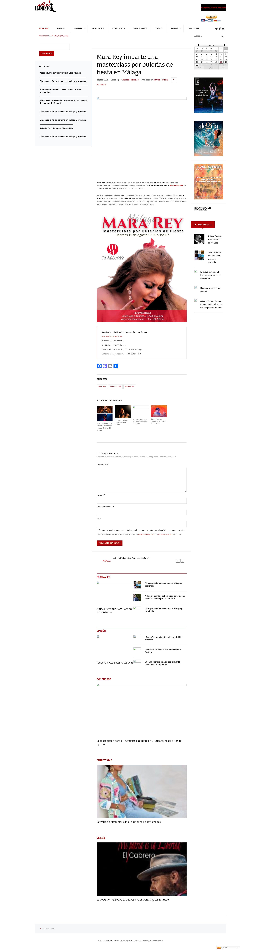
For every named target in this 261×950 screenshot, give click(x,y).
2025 (199, 68)
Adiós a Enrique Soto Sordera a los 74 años (132, 558)
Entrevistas (140, 28)
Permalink (101, 84)
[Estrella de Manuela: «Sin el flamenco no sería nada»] (142, 791)
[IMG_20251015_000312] (208, 112)
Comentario (102, 465)
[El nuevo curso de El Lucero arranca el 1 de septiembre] (195, 271)
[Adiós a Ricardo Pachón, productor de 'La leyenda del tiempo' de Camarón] (137, 598)
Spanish (225, 947)
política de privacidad (146, 534)
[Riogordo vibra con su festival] (115, 646)
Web (99, 518)
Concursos (118, 28)
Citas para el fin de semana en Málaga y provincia (63, 81)
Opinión (78, 28)
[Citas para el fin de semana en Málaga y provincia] (137, 585)
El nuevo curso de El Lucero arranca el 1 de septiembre (210, 275)
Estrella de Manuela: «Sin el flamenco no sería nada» (129, 821)
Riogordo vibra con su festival (115, 662)
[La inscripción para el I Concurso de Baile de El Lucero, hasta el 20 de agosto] (142, 710)
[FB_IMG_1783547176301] (208, 199)
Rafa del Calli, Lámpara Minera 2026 (56, 128)
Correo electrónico (105, 507)
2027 (223, 68)
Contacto (193, 28)
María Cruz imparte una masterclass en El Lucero (140, 422)
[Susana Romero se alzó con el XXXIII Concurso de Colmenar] (137, 663)
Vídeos (158, 28)
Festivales (98, 28)
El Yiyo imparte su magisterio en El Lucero (121, 422)
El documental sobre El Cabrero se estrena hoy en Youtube (133, 899)
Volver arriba (49, 929)
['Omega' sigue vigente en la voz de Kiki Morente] (137, 638)
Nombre (101, 495)
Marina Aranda (176, 185)
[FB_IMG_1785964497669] (208, 155)
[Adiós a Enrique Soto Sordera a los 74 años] (115, 592)
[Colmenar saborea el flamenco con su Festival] (137, 651)
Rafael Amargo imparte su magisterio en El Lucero (159, 421)
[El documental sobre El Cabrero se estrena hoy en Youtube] (142, 869)
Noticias (43, 28)
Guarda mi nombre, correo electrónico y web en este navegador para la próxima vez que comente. (141, 530)
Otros (174, 28)
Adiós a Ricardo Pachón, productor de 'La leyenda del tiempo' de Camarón (211, 304)
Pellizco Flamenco (130, 80)
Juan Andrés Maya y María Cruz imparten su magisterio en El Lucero (104, 427)
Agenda (61, 28)
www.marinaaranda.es (112, 336)
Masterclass (129, 387)
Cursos (156, 80)
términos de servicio (165, 534)
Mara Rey (102, 387)
